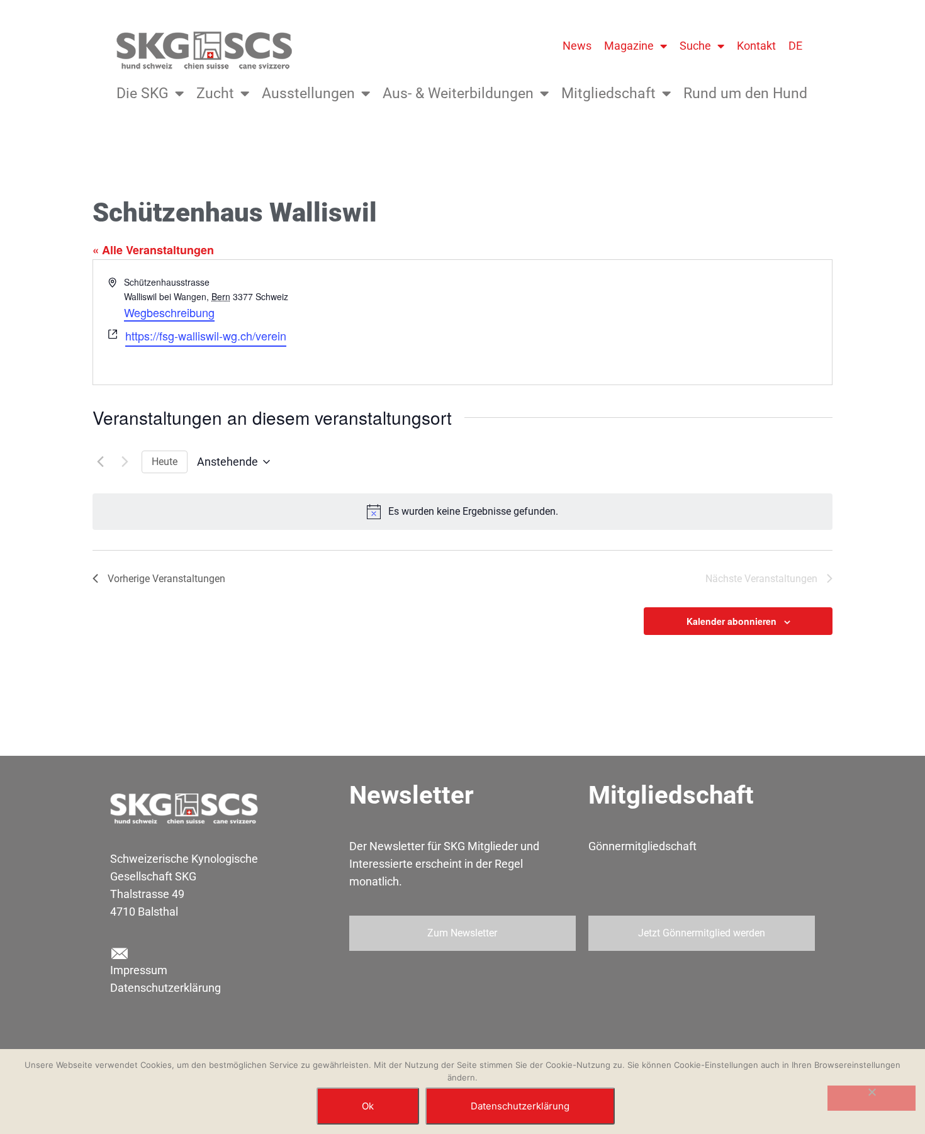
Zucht (215, 93)
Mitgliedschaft (608, 93)
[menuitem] (795, 45)
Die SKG (142, 93)
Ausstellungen (308, 93)
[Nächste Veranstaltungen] (124, 461)
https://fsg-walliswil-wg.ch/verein (205, 335)
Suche (695, 45)
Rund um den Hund (745, 93)
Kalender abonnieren (731, 621)
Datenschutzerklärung (165, 987)
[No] (871, 1098)
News (577, 45)
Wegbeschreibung (169, 312)
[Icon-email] (119, 954)
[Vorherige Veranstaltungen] (100, 461)
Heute (164, 462)
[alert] (462, 511)
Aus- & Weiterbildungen (458, 93)
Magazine (629, 45)
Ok (368, 1106)
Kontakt (756, 45)
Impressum (138, 970)
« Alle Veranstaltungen (153, 250)
